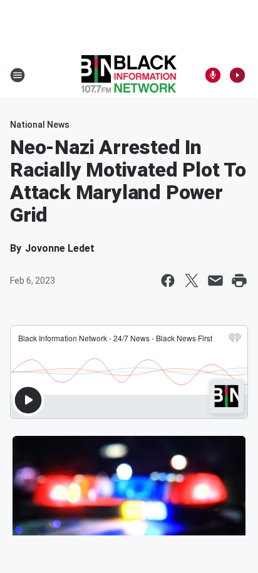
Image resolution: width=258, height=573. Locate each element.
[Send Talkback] (212, 75)
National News (40, 125)
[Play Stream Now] (237, 75)
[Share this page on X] (191, 280)
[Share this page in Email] (215, 280)
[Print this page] (239, 280)
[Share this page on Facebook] (168, 280)
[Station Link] (129, 75)
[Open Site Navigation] (17, 75)
